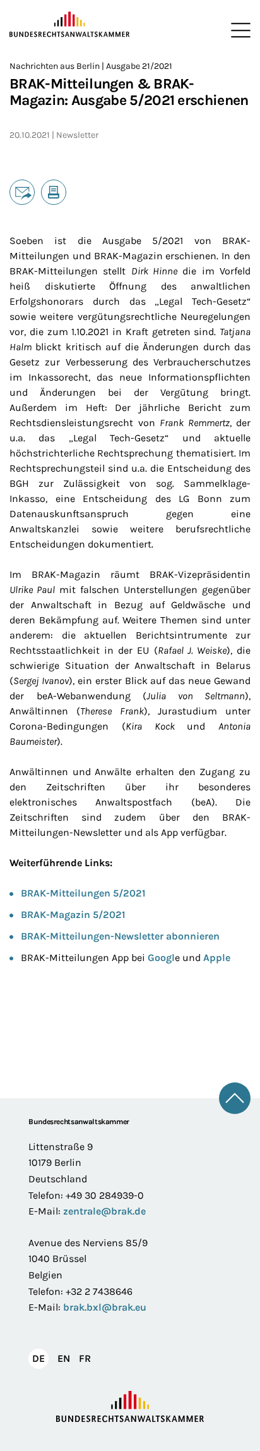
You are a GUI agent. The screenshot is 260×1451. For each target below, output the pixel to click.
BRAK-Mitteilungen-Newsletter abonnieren (120, 936)
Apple (216, 958)
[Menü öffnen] (238, 30)
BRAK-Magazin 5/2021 (73, 915)
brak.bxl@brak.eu (104, 1307)
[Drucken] (53, 192)
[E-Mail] (22, 192)
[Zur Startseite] (69, 24)
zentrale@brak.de (104, 1211)
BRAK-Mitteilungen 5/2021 (83, 893)
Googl (161, 958)
